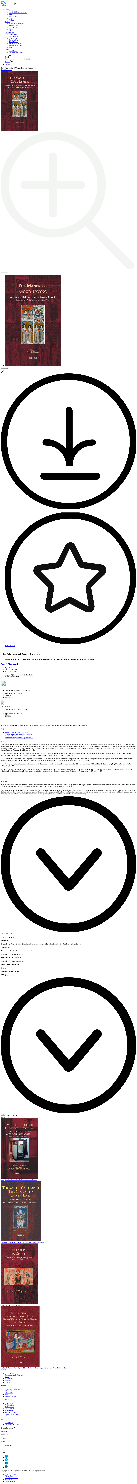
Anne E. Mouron (8, 664)
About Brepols (13, 42)
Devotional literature (11, 736)
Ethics (11, 29)
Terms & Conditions (11, 1478)
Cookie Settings (10, 1481)
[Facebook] (6, 1457)
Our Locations (13, 40)
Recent (11, 14)
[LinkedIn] (6, 1467)
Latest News (13, 51)
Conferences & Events (16, 53)
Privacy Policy (9, 1476)
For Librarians (13, 36)
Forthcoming (13, 16)
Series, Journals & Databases (18, 13)
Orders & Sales (13, 34)
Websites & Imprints (15, 45)
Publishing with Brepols (16, 23)
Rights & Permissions (15, 43)
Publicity (11, 20)
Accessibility (9, 1479)
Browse (7, 9)
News (7, 49)
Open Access (13, 27)
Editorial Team (13, 25)
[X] (6, 1460)
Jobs (10, 47)
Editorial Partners (14, 31)
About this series (6, 70)
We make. (11, 1474)
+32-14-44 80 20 (8, 1445)
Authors (7, 22)
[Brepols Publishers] (11, 6)
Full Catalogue (13, 11)
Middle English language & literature (16, 732)
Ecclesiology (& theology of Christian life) (18, 734)
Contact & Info (9, 33)
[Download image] (68, 509)
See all (3, 1117)
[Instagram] (6, 1464)
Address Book (13, 38)
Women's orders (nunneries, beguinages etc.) (19, 738)
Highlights (12, 18)
